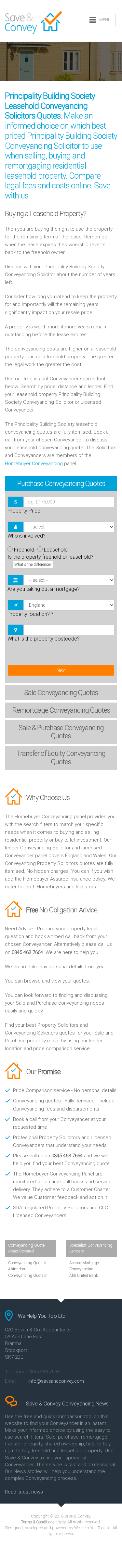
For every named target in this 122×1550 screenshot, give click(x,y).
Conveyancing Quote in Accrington (27, 1278)
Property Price (23, 511)
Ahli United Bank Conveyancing (83, 1278)
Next (61, 670)
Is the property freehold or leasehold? (50, 560)
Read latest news (24, 1492)
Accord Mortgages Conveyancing (85, 1266)
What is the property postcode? (43, 639)
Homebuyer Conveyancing (34, 463)
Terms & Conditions (38, 1522)
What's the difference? (32, 564)
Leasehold (56, 550)
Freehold (24, 550)
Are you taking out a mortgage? (43, 589)
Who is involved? (26, 536)
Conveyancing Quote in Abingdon (27, 1266)
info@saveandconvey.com (56, 1381)
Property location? (30, 614)
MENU (105, 20)
